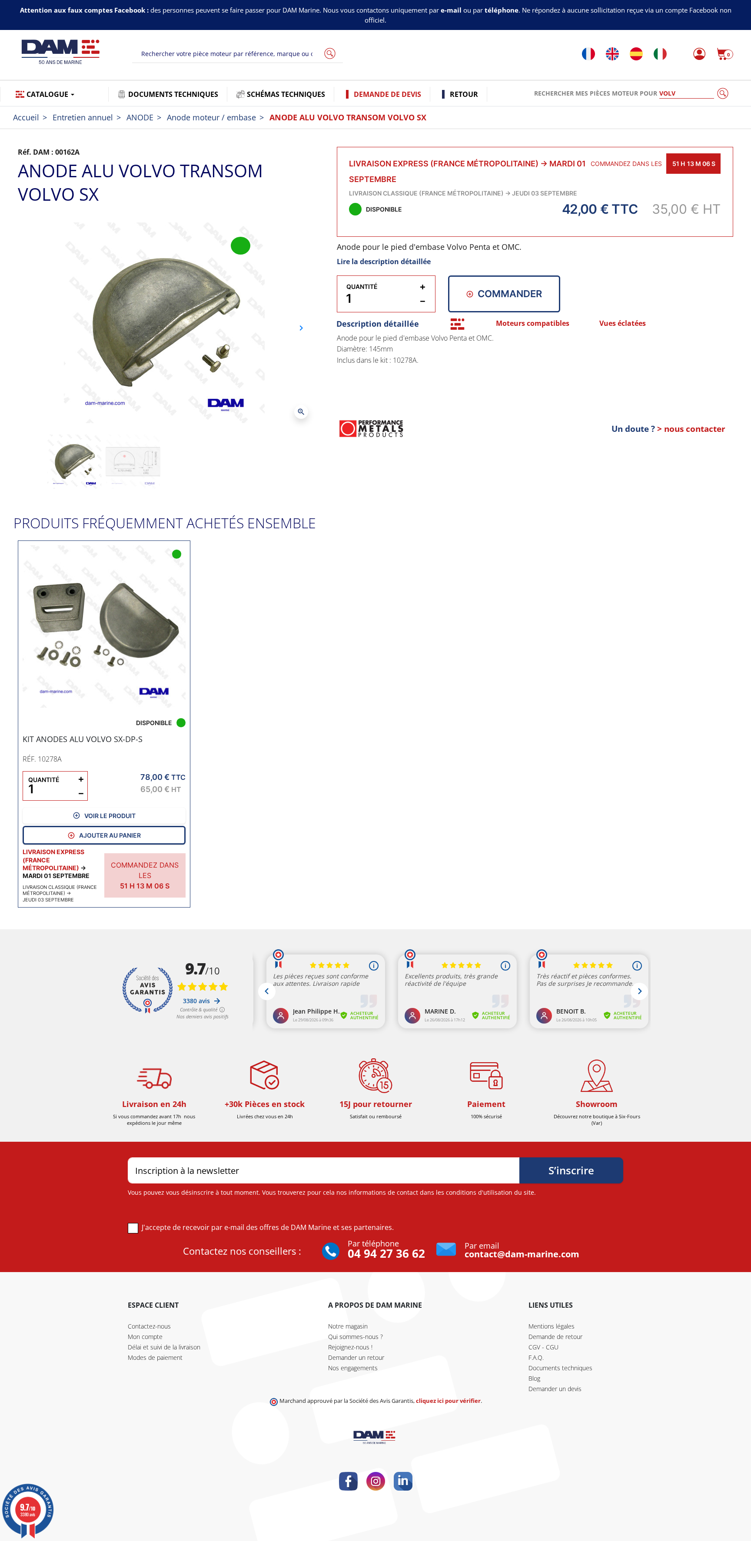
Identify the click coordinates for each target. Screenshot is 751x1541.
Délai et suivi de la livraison (164, 1347)
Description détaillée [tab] (377, 323)
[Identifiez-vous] (697, 54)
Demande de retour (555, 1336)
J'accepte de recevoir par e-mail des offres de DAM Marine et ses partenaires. (268, 1227)
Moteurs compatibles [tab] (532, 323)
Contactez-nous (149, 1326)
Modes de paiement (155, 1357)
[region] (535, 369)
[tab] (457, 324)
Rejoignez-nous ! (350, 1347)
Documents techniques (560, 1368)
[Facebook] (348, 1481)
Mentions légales (551, 1326)
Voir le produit (110, 815)
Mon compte (145, 1336)
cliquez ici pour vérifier (448, 1401)
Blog (534, 1378)
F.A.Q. (536, 1357)
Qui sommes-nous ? (355, 1336)
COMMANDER (510, 293)
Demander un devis (555, 1389)
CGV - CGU (543, 1347)
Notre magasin (348, 1326)
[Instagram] (375, 1481)
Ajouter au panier (110, 835)
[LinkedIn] (403, 1481)
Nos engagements (353, 1368)
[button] (725, 54)
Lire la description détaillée (384, 261)
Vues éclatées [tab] (622, 323)
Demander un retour (356, 1357)
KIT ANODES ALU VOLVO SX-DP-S (83, 739)
